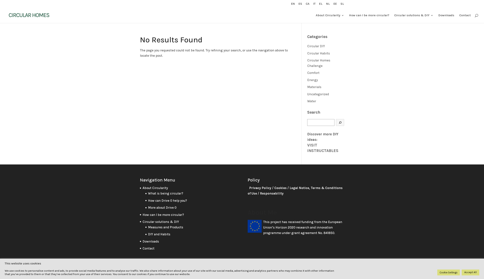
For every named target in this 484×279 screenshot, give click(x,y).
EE (335, 3)
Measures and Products (165, 227)
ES (300, 3)
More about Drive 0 (162, 207)
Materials (314, 87)
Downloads (446, 15)
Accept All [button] (470, 272)
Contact (465, 15)
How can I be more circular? (369, 15)
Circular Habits (318, 53)
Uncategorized (318, 94)
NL (328, 3)
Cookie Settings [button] (449, 272)
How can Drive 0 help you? (167, 200)
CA (307, 3)
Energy (312, 80)
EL (321, 3)
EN (293, 3)
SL (342, 3)
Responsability (272, 193)
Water (311, 101)
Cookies (280, 188)
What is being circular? (165, 193)
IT (314, 3)
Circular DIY (316, 46)
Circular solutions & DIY (412, 15)
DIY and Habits (159, 234)
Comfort (313, 73)
